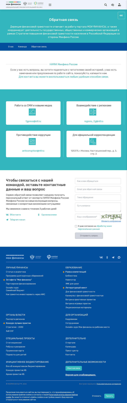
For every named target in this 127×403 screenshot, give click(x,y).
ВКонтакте (15, 215)
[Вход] (119, 4)
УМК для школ (72, 284)
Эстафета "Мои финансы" (19, 280)
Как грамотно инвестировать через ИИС (25, 294)
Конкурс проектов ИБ (16, 370)
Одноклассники (49, 215)
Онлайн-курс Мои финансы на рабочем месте (87, 327)
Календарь (70, 346)
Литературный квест (76, 288)
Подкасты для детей (16, 354)
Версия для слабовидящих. (80, 375)
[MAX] (119, 257)
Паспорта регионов (15, 319)
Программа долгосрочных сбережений (24, 276)
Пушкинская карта (15, 350)
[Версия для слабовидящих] (112, 4)
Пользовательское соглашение (109, 384)
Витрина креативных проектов (80, 299)
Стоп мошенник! (14, 343)
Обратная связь (39, 46)
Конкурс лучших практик (18, 323)
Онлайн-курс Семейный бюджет (15, 289)
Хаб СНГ (10, 331)
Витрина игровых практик (78, 303)
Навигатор (70, 280)
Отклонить (96, 396)
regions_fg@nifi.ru (93, 121)
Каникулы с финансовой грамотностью (84, 295)
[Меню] (121, 15)
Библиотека (71, 276)
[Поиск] (105, 4)
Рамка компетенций (75, 272)
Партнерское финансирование (21, 284)
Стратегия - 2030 (14, 327)
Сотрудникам (72, 323)
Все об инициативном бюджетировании (25, 366)
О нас (11, 46)
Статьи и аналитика (16, 272)
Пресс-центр (71, 350)
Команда (22, 46)
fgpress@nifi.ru (33, 121)
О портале (70, 343)
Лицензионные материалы (78, 307)
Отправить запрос (89, 235)
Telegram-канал (17, 219)
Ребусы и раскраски (15, 346)
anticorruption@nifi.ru (33, 150)
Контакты (70, 354)
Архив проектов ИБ (15, 374)
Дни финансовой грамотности (80, 291)
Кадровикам (71, 319)
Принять (109, 396)
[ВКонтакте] (101, 257)
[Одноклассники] (107, 257)
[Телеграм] (113, 257)
